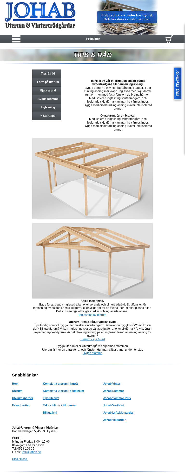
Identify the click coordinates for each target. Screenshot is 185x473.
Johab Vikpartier (114, 420)
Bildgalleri (50, 412)
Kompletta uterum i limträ (60, 383)
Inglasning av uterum (92, 315)
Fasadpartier (21, 405)
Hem (15, 383)
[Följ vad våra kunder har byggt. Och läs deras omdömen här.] (127, 33)
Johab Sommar (113, 391)
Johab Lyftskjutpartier (118, 412)
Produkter (93, 39)
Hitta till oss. (20, 459)
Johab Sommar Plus (117, 398)
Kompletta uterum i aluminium (63, 391)
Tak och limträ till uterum (60, 405)
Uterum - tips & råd (92, 339)
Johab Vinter (111, 383)
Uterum (17, 391)
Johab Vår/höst (113, 405)
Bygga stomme (92, 353)
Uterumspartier (22, 398)
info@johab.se (31, 452)
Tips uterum (51, 398)
